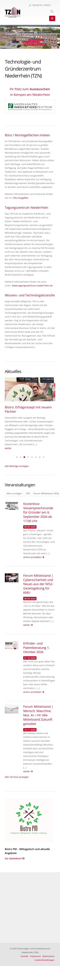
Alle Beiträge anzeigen (17, 466)
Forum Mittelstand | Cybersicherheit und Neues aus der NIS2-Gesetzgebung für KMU (38, 584)
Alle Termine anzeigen (17, 776)
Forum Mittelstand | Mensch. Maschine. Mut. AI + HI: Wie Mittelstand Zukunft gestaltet (38, 715)
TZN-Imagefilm (20, 197)
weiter (8, 448)
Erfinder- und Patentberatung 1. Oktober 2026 (36, 647)
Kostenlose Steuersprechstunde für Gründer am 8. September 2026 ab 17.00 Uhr (38, 512)
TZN (28, 493)
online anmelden (32, 557)
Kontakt (24, 956)
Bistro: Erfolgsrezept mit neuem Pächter (28, 409)
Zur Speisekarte (13, 858)
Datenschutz (48, 956)
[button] (17, 457)
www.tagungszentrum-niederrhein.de (32, 285)
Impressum (35, 956)
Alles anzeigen (14, 493)
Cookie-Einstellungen (44, 960)
